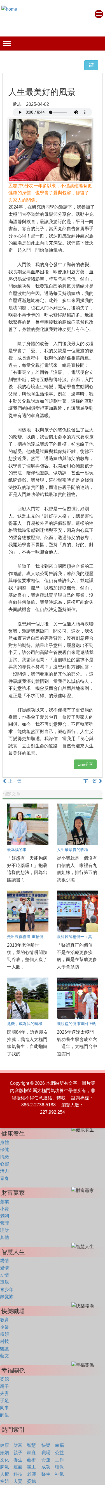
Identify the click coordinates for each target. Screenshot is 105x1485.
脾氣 (4, 1467)
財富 (17, 1445)
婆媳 (4, 1379)
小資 (4, 1208)
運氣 (17, 1467)
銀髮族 (6, 1296)
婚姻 (4, 1452)
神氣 (59, 1474)
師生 (4, 1415)
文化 (4, 1459)
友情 (4, 1275)
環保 (59, 1467)
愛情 (4, 1268)
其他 (4, 1237)
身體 (4, 1142)
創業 (4, 1201)
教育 (4, 1319)
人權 (4, 1474)
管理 (4, 1223)
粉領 (4, 1334)
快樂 (45, 1445)
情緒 (4, 1156)
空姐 (4, 1481)
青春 (4, 1178)
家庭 (31, 1452)
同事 (4, 1407)
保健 (4, 1149)
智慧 (31, 1445)
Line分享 (85, 764)
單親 (4, 1282)
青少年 (6, 1289)
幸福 (59, 1445)
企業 (4, 1327)
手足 (4, 1400)
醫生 (45, 1474)
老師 (31, 1474)
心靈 (4, 1163)
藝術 (31, 1459)
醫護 (4, 1348)
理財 (4, 1230)
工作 (59, 1459)
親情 (4, 1260)
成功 (45, 1467)
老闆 (4, 1216)
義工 (31, 1467)
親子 (4, 1386)
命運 (45, 1459)
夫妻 (4, 1393)
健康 (4, 1445)
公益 (59, 1452)
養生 (17, 1459)
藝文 (4, 1355)
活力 (4, 1171)
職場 (45, 1452)
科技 (4, 1341)
